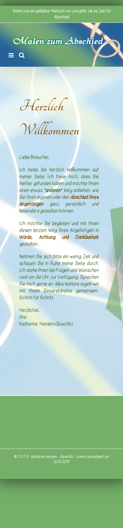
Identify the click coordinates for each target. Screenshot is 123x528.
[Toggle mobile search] (22, 55)
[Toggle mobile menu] (12, 55)
